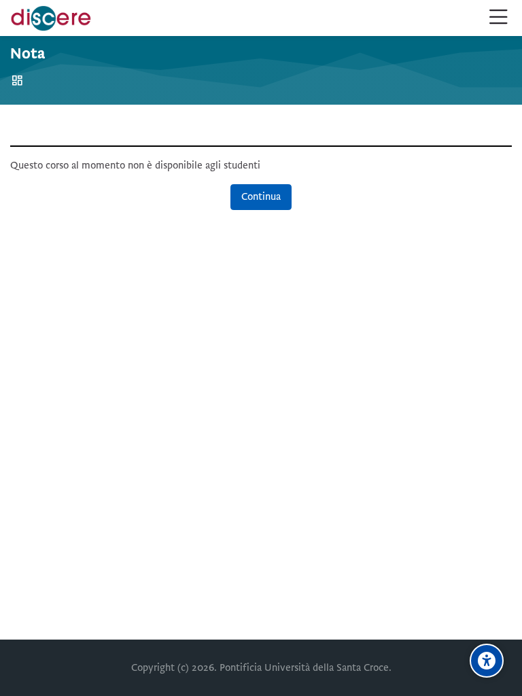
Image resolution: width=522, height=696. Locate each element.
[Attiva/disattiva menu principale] (498, 18)
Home (19, 80)
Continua (261, 196)
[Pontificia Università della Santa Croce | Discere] (51, 18)
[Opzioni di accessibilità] (487, 661)
